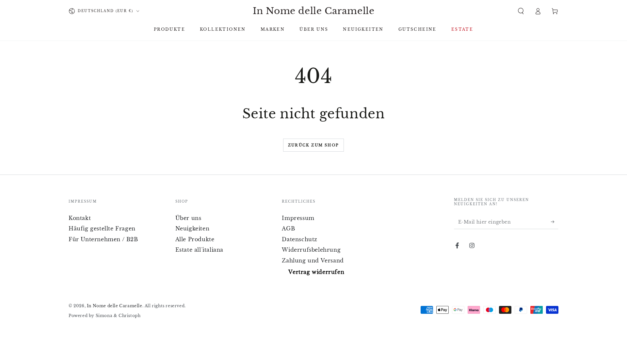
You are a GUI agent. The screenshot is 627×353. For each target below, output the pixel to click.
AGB (288, 228)
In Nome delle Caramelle (114, 305)
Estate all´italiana (199, 249)
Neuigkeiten (192, 228)
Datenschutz (299, 239)
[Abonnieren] (554, 221)
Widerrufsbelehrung (311, 249)
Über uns (188, 218)
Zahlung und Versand (313, 260)
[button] (520, 11)
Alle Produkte (195, 239)
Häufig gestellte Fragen (102, 228)
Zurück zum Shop (313, 145)
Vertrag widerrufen (316, 272)
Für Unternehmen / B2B (103, 239)
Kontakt (80, 218)
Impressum (298, 218)
